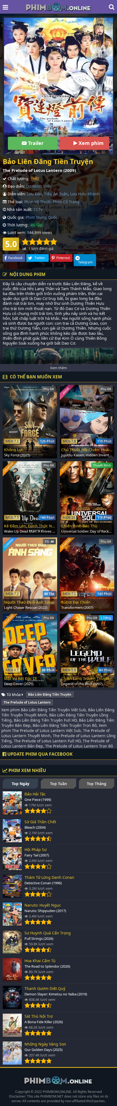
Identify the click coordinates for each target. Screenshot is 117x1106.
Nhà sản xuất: (19, 209)
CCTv (37, 209)
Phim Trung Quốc (41, 217)
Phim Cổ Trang (66, 201)
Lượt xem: (16, 232)
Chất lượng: (18, 178)
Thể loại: (15, 201)
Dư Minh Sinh (38, 186)
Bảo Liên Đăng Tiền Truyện (49, 694)
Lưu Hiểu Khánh (85, 193)
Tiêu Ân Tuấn (56, 193)
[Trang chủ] (58, 7)
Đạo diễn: (16, 186)
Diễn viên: (16, 193)
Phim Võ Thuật (37, 201)
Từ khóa (13, 694)
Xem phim (90, 143)
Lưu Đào (34, 193)
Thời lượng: (17, 224)
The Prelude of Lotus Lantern (27, 702)
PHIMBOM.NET (51, 1096)
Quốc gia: (15, 217)
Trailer (35, 143)
